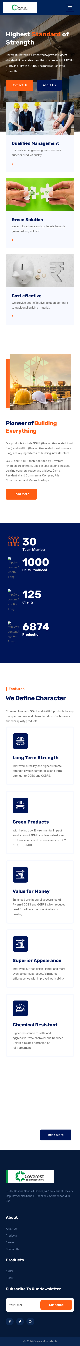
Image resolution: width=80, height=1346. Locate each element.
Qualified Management (35, 143)
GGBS (9, 1271)
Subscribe (56, 1305)
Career (10, 1242)
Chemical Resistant (35, 1025)
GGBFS (10, 1278)
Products (11, 1235)
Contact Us (20, 85)
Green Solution (27, 219)
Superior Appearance (37, 960)
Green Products (31, 822)
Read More (21, 494)
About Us (49, 85)
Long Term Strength (36, 757)
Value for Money (31, 891)
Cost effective (27, 295)
